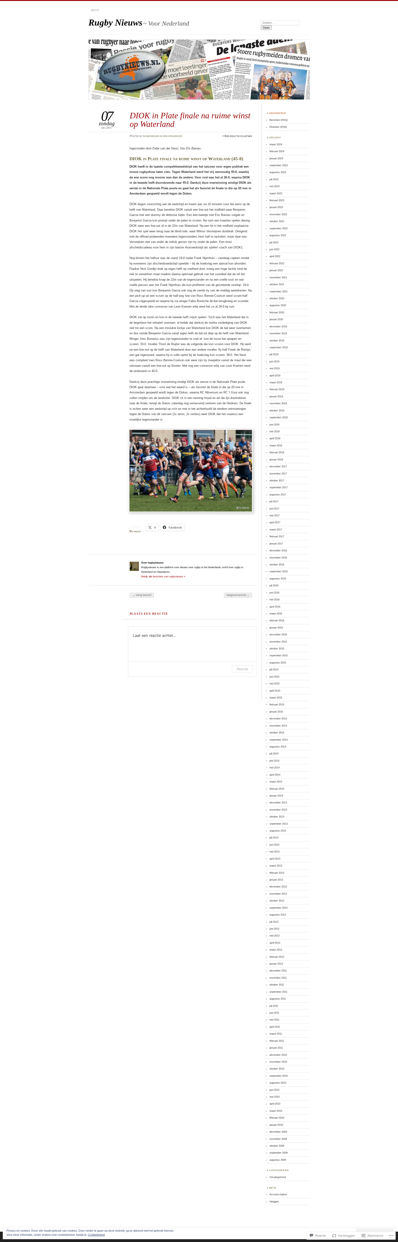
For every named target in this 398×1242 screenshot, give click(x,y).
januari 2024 (276, 158)
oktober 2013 (276, 816)
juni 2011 (274, 1012)
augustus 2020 (277, 305)
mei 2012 (274, 935)
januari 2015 (276, 711)
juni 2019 (274, 361)
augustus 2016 (277, 578)
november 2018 (278, 403)
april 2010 (274, 1103)
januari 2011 (276, 1047)
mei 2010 (274, 1096)
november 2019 (278, 333)
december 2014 (278, 718)
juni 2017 (274, 508)
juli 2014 (273, 753)
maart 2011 (275, 1033)
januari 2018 (276, 459)
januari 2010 (276, 1124)
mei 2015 (274, 683)
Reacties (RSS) (278, 126)
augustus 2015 (277, 662)
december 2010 (278, 1054)
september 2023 (278, 165)
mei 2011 (274, 1019)
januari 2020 (276, 319)
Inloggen (274, 1201)
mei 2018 (274, 431)
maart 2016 (275, 613)
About (95, 10)
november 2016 (278, 557)
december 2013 (278, 802)
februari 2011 (276, 1040)
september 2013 (278, 823)
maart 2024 (275, 144)
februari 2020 (276, 312)
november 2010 (278, 1061)
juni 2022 (274, 249)
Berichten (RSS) (278, 120)
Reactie (242, 669)
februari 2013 (276, 872)
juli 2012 (273, 921)
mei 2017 (274, 515)
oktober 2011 (276, 984)
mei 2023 (274, 186)
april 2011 (274, 1026)
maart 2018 (275, 445)
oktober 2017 (276, 480)
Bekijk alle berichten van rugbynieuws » (163, 576)
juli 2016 (273, 585)
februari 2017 (276, 536)
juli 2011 (273, 1005)
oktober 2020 (276, 298)
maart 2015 (275, 697)
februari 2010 (276, 1117)
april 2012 (274, 942)
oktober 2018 (276, 410)
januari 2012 (276, 963)
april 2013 (274, 858)
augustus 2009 (277, 1159)
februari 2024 (276, 151)
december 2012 (278, 886)
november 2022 (278, 214)
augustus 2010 (277, 1082)
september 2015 (278, 655)
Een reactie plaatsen (238, 136)
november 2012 (278, 893)
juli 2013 (273, 837)
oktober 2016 (276, 564)
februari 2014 (276, 788)
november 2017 (278, 473)
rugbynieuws (151, 136)
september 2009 (278, 1152)
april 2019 (274, 375)
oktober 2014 (276, 732)
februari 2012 (276, 956)
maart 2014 (275, 781)
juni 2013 (274, 844)
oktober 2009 (276, 1145)
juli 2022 (273, 242)
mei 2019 (274, 368)
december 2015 (278, 634)
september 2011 (278, 991)
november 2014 (278, 725)
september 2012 (278, 907)
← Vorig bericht (141, 595)
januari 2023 (276, 207)
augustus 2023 (277, 172)
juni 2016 (274, 592)
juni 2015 (274, 676)
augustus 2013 (277, 830)
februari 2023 (276, 200)
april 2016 (274, 606)
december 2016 (278, 550)
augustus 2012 (277, 914)
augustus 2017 (277, 494)
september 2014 (278, 739)
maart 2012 (275, 949)
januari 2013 (276, 879)
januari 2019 (276, 396)
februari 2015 (276, 704)
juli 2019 (273, 354)
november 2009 (278, 1138)
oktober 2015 (276, 648)
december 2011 (278, 970)
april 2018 (274, 438)
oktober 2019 (276, 340)
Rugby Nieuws (115, 22)
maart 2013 (275, 865)
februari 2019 (276, 389)
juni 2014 (274, 760)
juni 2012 (274, 928)
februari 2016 (276, 620)
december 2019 (278, 326)
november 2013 (278, 809)
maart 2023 (275, 193)
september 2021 (278, 291)
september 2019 (278, 347)
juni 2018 (274, 424)
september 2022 (278, 228)
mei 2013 (274, 851)
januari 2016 (276, 627)
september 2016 (278, 571)
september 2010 (278, 1075)
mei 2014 (274, 767)
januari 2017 (276, 543)
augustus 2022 (277, 235)
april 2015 (274, 690)
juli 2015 (273, 669)
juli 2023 (273, 179)
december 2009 (278, 1131)
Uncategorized (172, 136)
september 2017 (278, 487)
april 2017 (274, 522)
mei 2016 (274, 599)
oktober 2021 (276, 284)
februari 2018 (276, 452)
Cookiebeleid (96, 1234)
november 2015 (278, 641)
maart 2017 (275, 529)
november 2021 (278, 277)
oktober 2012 (276, 900)
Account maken (278, 1194)
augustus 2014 (277, 746)
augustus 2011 (277, 998)
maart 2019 (275, 382)
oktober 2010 (276, 1068)
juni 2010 (274, 1089)
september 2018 (278, 417)
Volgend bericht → (237, 595)
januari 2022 (276, 270)
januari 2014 (276, 795)
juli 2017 (273, 501)
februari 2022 (276, 263)
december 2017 (278, 466)
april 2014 (274, 774)
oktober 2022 (276, 221)
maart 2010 (275, 1110)
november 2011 (278, 977)
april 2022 (274, 256)
